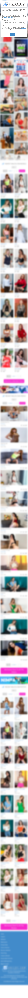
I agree (12, 35)
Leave (25, 34)
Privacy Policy (23, 28)
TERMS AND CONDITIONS (9, 17)
